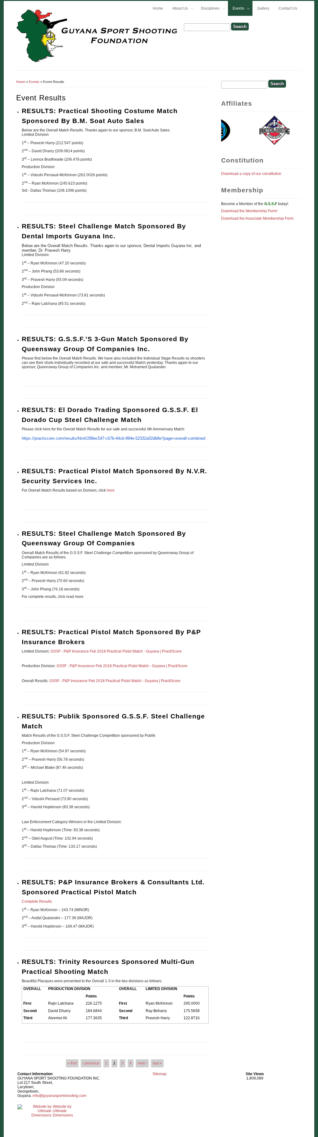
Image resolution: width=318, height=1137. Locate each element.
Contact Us (288, 8)
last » (157, 1063)
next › (142, 1063)
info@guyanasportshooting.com (59, 1095)
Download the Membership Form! (249, 211)
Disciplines (208, 9)
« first (72, 1063)
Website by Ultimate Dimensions (63, 1110)
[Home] (97, 62)
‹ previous (91, 1063)
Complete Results (37, 901)
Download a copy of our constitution (251, 174)
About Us (178, 9)
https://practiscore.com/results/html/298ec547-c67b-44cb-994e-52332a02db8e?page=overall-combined (113, 438)
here (111, 490)
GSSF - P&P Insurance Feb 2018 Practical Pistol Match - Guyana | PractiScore (116, 651)
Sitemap (159, 1074)
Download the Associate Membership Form (257, 218)
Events (236, 9)
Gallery (263, 8)
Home (158, 8)
